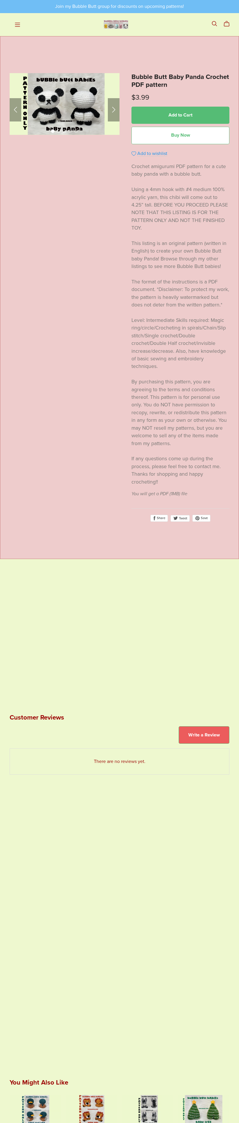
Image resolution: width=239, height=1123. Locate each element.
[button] (15, 109)
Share (160, 518)
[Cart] (229, 24)
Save (204, 518)
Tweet (182, 518)
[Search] (214, 24)
